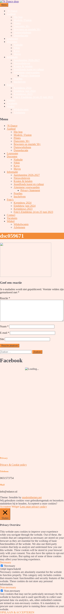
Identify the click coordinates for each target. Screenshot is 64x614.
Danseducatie (21, 35)
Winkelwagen (21, 109)
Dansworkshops (22, 32)
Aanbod (11, 13)
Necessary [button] (5, 562)
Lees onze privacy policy (33, 506)
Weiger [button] (15, 506)
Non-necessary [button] (8, 587)
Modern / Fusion (23, 20)
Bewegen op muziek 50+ (27, 29)
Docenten (12, 41)
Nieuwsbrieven (22, 63)
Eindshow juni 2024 (24, 90)
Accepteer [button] (5, 506)
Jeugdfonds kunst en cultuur (29, 69)
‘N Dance (12, 10)
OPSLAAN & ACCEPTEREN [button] (17, 612)
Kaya (16, 50)
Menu (4, 5)
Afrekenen (19, 112)
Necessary (9, 565)
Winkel (11, 106)
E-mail (4, 332)
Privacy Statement (30, 75)
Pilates (17, 23)
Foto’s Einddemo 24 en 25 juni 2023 (33, 97)
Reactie (5, 298)
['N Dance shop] (9, 1)
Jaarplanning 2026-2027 (27, 60)
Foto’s (10, 84)
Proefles (18, 78)
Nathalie (18, 44)
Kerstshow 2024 (22, 87)
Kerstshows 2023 (23, 94)
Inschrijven (20, 81)
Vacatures (12, 103)
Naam (4, 326)
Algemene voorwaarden (27, 72)
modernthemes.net (32, 497)
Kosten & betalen (23, 66)
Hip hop (18, 17)
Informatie (12, 57)
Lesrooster (12, 38)
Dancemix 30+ (22, 26)
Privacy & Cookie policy (13, 464)
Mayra (17, 54)
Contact (11, 100)
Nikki (17, 47)
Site (2, 339)
